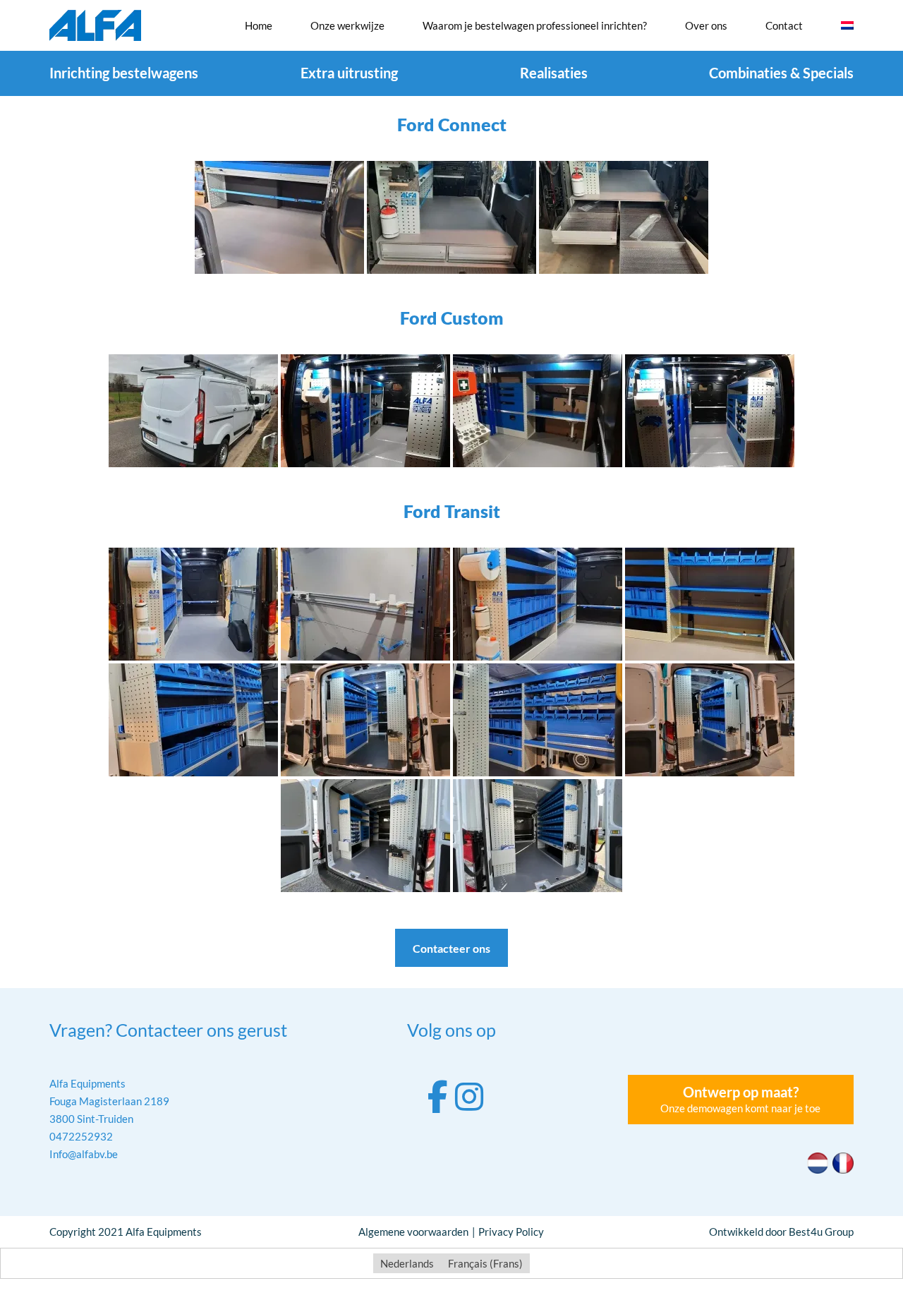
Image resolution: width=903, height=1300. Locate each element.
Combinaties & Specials (781, 72)
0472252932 (81, 1136)
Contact (784, 25)
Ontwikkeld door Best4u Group (781, 1231)
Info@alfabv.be (83, 1154)
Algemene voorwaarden (413, 1231)
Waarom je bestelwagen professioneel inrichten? (535, 25)
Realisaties (554, 72)
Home (258, 25)
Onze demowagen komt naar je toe (740, 1098)
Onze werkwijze (347, 25)
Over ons (706, 25)
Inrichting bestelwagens (123, 72)
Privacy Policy (511, 1231)
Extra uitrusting (349, 72)
